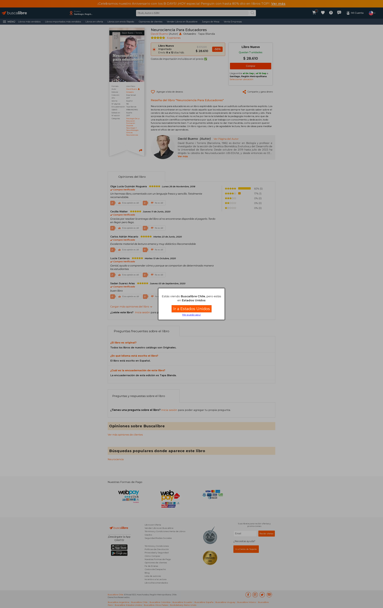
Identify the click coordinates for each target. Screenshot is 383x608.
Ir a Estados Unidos (191, 308)
